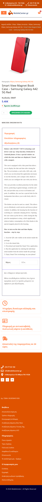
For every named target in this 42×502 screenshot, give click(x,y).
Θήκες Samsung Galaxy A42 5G (11, 27)
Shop (14, 24)
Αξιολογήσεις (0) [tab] (11, 143)
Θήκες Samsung (34, 24)
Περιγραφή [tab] (9, 133)
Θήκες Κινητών (22, 24)
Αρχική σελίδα (6, 24)
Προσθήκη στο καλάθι (21, 113)
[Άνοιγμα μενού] (4, 12)
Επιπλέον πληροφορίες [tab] (15, 138)
